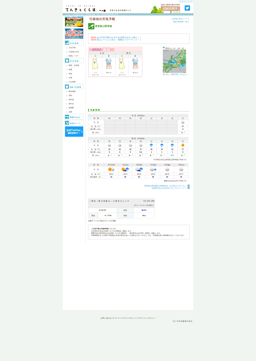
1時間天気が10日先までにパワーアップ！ (169, 188)
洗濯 (70, 112)
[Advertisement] (138, 92)
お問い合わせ (106, 318)
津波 (70, 74)
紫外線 (71, 100)
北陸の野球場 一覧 (180, 22)
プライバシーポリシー (146, 318)
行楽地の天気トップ (180, 19)
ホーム (68, 14)
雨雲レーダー (74, 56)
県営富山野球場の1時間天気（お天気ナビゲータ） (165, 186)
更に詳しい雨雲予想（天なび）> (175, 74)
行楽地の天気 (78, 14)
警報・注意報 (74, 65)
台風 (70, 78)
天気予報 (72, 48)
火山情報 (72, 82)
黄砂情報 (72, 91)
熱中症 (71, 104)
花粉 (70, 95)
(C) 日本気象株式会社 (183, 321)
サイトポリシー (130, 318)
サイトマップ (187, 2)
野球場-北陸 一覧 (92, 14)
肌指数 (71, 108)
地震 (70, 69)
